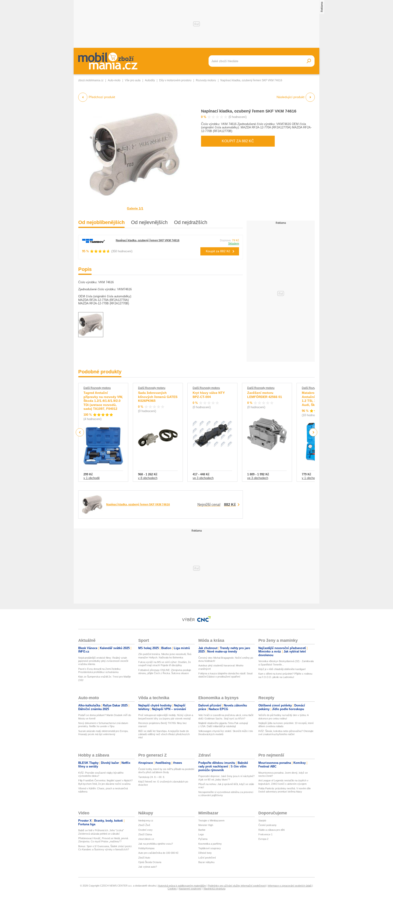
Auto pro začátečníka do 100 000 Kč (158, 852)
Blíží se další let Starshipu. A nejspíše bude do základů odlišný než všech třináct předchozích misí (164, 734)
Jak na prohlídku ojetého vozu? (155, 843)
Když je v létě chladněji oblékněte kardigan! (282, 669)
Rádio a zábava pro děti (271, 829)
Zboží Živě (144, 825)
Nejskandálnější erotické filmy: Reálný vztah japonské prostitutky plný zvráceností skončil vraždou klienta (103, 661)
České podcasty (267, 825)
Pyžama (202, 839)
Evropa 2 (263, 839)
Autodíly (150, 80)
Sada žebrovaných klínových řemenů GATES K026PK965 (157, 397)
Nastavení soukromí (190, 888)
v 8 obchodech (147, 478)
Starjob (262, 820)
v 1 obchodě (91, 478)
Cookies (172, 888)
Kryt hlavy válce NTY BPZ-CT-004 (209, 395)
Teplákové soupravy (209, 848)
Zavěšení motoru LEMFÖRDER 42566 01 (264, 395)
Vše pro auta (133, 80)
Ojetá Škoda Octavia (149, 862)
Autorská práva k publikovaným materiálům (182, 885)
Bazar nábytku (206, 862)
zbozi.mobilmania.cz (90, 80)
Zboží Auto (144, 857)
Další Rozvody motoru (97, 388)
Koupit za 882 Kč (238, 141)
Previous (80, 432)
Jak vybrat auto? (147, 866)
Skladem (233, 243)
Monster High (205, 825)
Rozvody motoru (206, 80)
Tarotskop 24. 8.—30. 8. (151, 777)
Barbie (201, 829)
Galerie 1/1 (135, 208)
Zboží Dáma (145, 834)
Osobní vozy (145, 829)
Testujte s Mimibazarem (211, 820)
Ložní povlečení (207, 857)
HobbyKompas (146, 848)
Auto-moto (114, 80)
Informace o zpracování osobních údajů (290, 885)
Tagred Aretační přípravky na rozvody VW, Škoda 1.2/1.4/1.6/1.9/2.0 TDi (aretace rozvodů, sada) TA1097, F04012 (103, 400)
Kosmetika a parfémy (210, 843)
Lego (201, 834)
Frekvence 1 (265, 834)
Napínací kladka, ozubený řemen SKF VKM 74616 (248, 111)
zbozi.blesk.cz (146, 839)
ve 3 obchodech (203, 478)
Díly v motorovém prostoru (175, 80)
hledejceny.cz (145, 820)
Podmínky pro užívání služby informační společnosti (237, 885)
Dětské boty (205, 852)
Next (313, 432)
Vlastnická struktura (214, 888)
